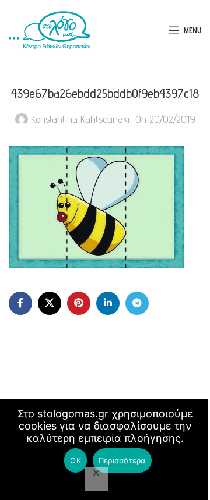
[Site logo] (49, 29)
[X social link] (49, 303)
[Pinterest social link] (78, 303)
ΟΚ (75, 460)
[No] (96, 479)
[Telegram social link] (137, 303)
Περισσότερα (122, 460)
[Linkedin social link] (108, 303)
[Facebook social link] (20, 303)
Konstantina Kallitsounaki (80, 119)
